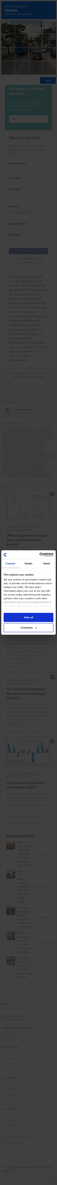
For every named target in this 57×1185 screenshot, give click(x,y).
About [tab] (46, 563)
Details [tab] (28, 563)
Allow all (28, 617)
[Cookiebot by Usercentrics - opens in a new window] (40, 555)
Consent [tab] (10, 563)
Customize (27, 627)
